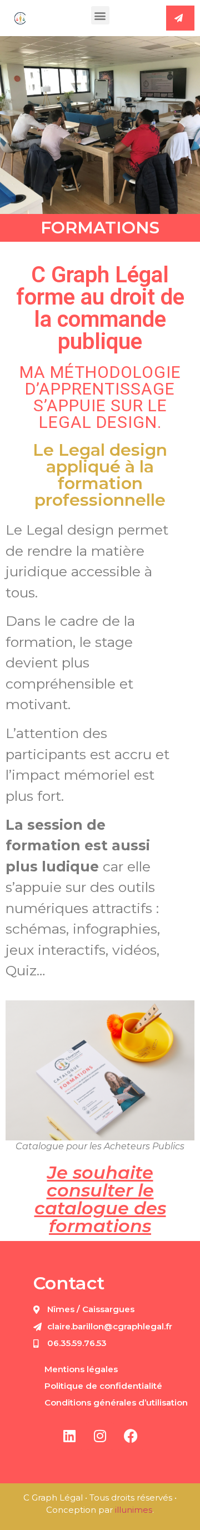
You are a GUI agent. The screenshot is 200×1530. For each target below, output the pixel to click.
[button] (100, 15)
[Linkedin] (69, 1436)
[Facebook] (130, 1436)
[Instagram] (100, 1436)
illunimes (133, 1509)
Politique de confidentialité (103, 1386)
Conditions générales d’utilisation (116, 1402)
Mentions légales (81, 1369)
